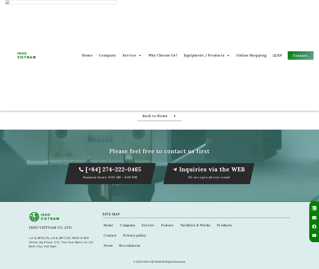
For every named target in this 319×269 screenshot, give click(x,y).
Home (87, 55)
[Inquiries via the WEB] (175, 169)
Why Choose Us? (162, 55)
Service (129, 55)
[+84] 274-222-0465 (113, 169)
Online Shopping (251, 55)
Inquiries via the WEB (212, 169)
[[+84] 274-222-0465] (81, 169)
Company (107, 55)
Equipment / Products (204, 55)
